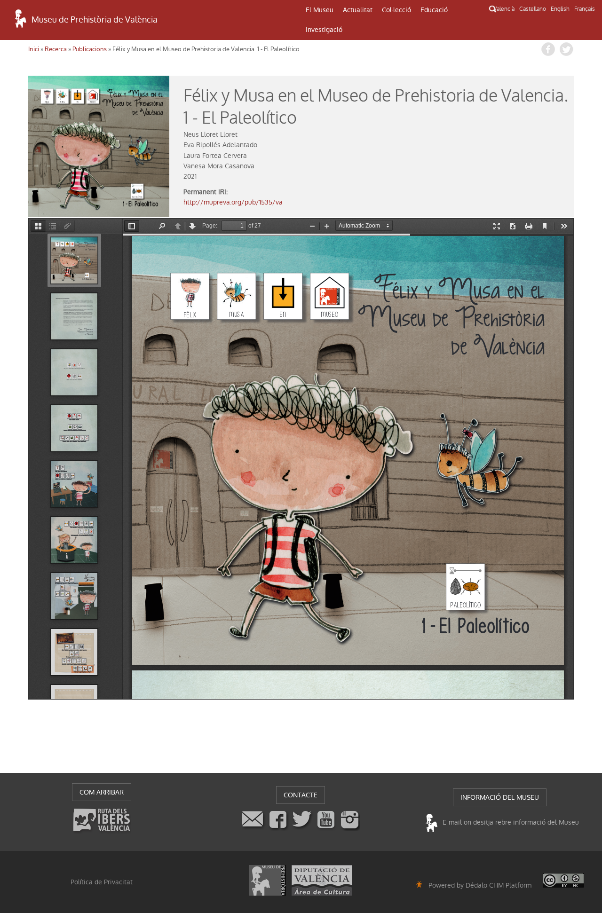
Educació (434, 10)
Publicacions (89, 49)
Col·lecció (396, 10)
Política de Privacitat (102, 882)
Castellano (532, 9)
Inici (33, 49)
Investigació (324, 29)
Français (584, 9)
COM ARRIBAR (101, 792)
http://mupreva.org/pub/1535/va (233, 202)
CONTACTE (300, 795)
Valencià (504, 9)
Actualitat (357, 10)
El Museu (319, 10)
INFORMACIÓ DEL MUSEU (499, 797)
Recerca (56, 49)
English (560, 9)
